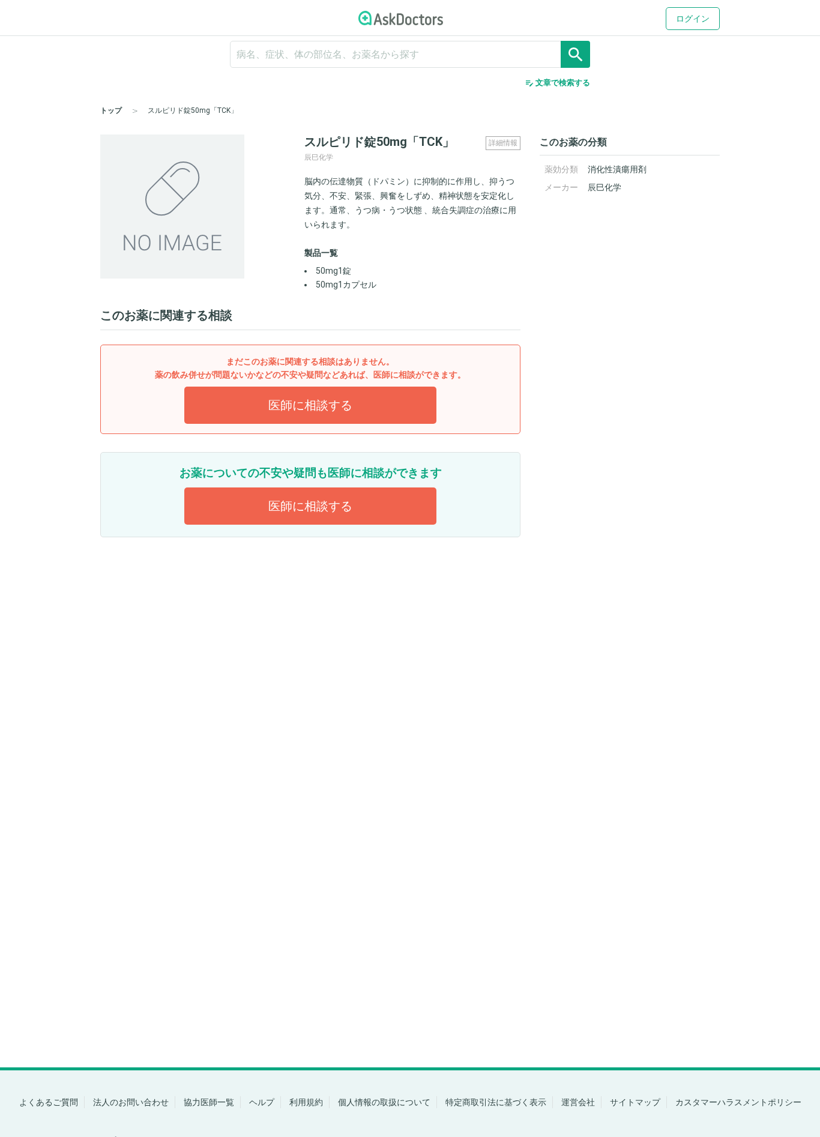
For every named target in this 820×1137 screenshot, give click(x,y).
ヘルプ (261, 1102)
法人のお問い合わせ (131, 1102)
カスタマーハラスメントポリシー (738, 1102)
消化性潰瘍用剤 (617, 169)
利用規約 (306, 1102)
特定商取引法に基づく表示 (495, 1102)
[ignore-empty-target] (410, 54)
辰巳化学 (604, 187)
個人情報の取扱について (384, 1102)
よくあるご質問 (48, 1102)
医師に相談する (310, 405)
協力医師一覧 (209, 1102)
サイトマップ (635, 1102)
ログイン (693, 18)
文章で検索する (557, 83)
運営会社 (578, 1102)
